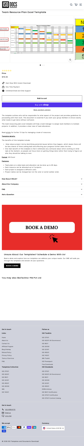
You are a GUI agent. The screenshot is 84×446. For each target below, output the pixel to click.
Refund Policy (6, 352)
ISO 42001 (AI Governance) (51, 340)
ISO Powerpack (47, 361)
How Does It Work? (9, 179)
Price (4, 73)
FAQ (3, 189)
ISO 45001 (45, 352)
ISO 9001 (45, 343)
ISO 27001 (45, 337)
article (8, 132)
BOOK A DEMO (12, 266)
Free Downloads (47, 364)
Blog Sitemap (6, 349)
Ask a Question (8, 194)
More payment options (42, 110)
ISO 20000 (45, 346)
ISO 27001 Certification (50, 395)
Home (4, 337)
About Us (5, 340)
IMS (3, 389)
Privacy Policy (7, 355)
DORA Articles (47, 389)
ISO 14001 (45, 355)
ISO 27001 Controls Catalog (51, 398)
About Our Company (10, 184)
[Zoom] (70, 60)
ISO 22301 (45, 349)
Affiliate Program (7, 346)
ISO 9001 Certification (49, 392)
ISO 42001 (5, 374)
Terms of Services (8, 358)
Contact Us (6, 343)
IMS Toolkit (46, 358)
